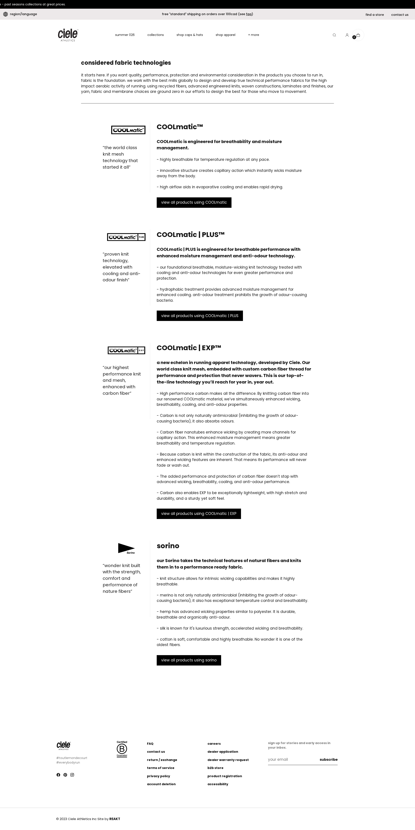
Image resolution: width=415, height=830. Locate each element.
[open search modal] (334, 35)
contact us (400, 15)
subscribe (329, 759)
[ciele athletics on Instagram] (72, 776)
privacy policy (158, 776)
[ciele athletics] (68, 35)
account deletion (161, 784)
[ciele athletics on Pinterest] (65, 776)
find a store (375, 15)
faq (249, 14)
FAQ (150, 743)
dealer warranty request (228, 760)
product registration (225, 776)
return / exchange (162, 760)
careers (214, 743)
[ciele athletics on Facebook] (58, 776)
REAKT (114, 819)
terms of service (160, 768)
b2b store (215, 768)
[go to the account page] (345, 35)
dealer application (223, 751)
